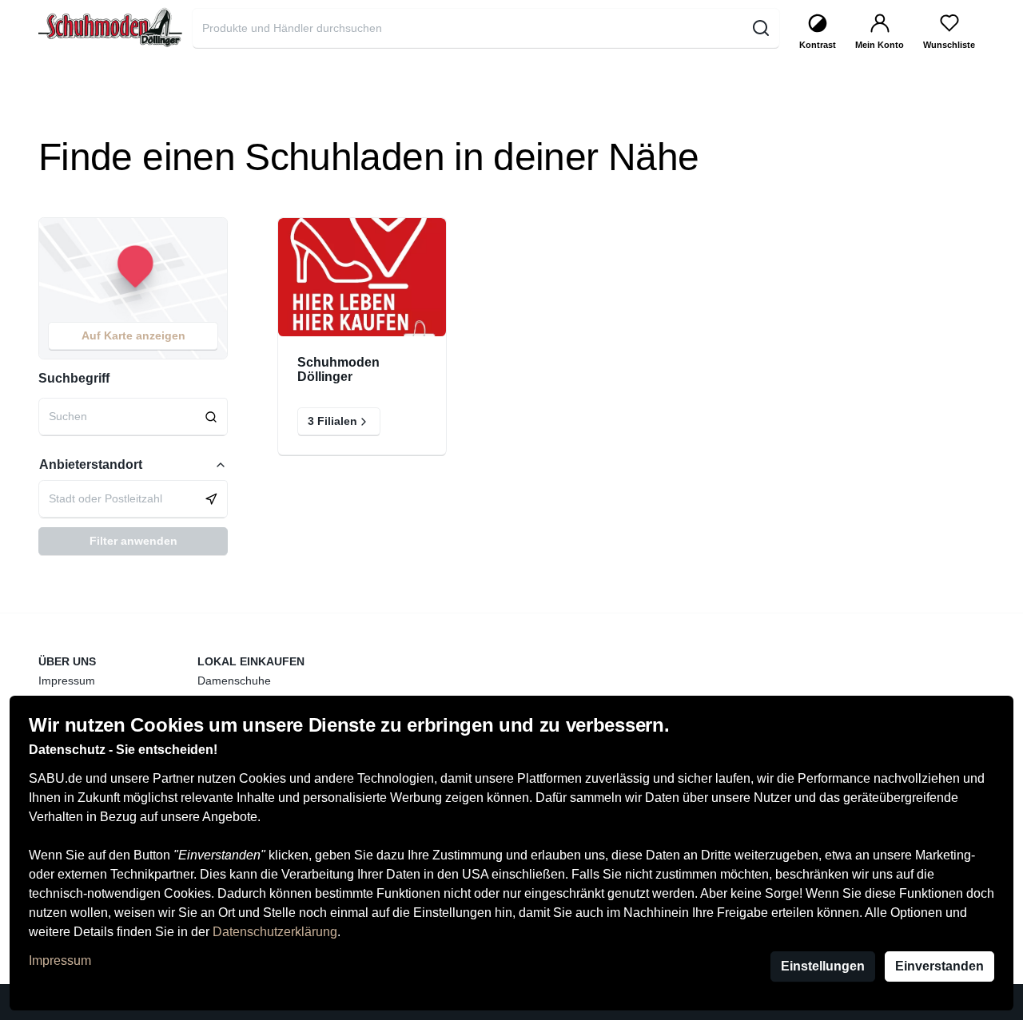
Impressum (60, 960)
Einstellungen (823, 966)
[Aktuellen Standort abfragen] (211, 499)
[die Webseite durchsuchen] (760, 28)
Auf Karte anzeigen (133, 335)
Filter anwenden (133, 540)
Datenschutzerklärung (275, 932)
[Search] (211, 416)
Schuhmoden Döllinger (338, 369)
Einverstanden (939, 966)
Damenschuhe (234, 680)
